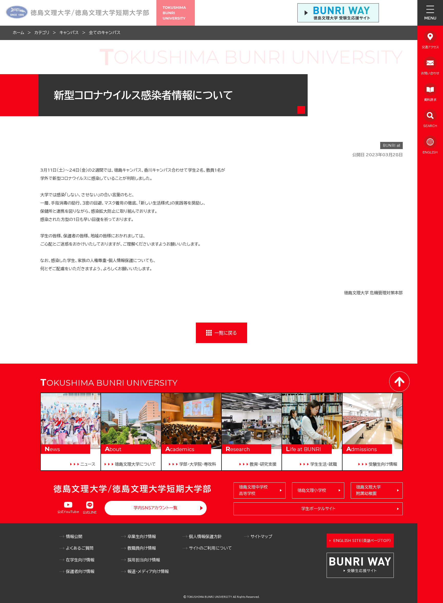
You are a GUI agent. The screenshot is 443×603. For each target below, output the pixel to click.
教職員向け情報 (141, 548)
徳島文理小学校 (311, 490)
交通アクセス (430, 46)
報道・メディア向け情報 (148, 571)
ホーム (18, 33)
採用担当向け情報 (143, 560)
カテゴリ (41, 33)
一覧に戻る (225, 332)
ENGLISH (430, 152)
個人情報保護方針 (205, 536)
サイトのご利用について (210, 548)
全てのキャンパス (104, 33)
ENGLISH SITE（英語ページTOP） (362, 540)
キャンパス (69, 33)
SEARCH (430, 125)
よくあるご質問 (80, 548)
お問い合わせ (430, 73)
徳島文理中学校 (253, 490)
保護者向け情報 (80, 571)
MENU (430, 18)
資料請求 (430, 99)
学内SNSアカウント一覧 (155, 508)
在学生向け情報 (80, 560)
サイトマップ (261, 536)
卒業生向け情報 (141, 536)
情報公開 (74, 536)
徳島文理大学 (368, 490)
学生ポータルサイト (318, 509)
